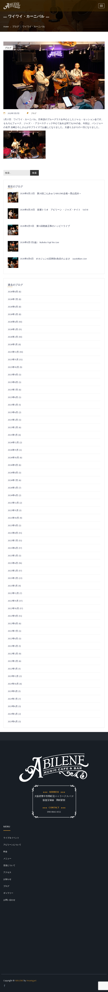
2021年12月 (13, 676)
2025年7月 (13, 389)
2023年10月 (13, 517)
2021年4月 (13, 721)
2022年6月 (13, 638)
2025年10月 (13, 367)
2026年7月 (13, 299)
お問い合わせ (9, 900)
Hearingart (31, 980)
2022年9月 (13, 615)
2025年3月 (13, 419)
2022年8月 (13, 623)
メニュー (7, 858)
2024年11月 (13, 449)
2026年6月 (13, 306)
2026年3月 (13, 329)
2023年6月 (13, 547)
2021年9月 (13, 691)
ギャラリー (8, 893)
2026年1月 (13, 344)
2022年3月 (13, 653)
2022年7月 (13, 630)
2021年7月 (13, 698)
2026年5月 (13, 314)
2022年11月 (13, 600)
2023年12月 (13, 502)
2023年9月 (13, 525)
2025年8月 (13, 382)
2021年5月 (13, 713)
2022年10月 (13, 608)
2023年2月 (13, 578)
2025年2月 (13, 427)
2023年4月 (13, 563)
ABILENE (19, 980)
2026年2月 (13, 336)
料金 (5, 851)
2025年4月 (13, 412)
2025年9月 (13, 374)
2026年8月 (13, 291)
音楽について (9, 865)
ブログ (15, 26)
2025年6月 (13, 397)
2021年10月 (13, 683)
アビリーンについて (12, 844)
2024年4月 (13, 495)
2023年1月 (13, 585)
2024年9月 (13, 465)
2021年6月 (13, 706)
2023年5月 (13, 555)
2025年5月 (13, 404)
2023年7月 (13, 540)
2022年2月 (13, 661)
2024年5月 (13, 487)
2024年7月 (13, 480)
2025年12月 (13, 351)
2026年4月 (13, 321)
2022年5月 (13, 646)
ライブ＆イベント (11, 838)
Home (6, 26)
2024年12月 (13, 442)
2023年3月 (13, 570)
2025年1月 (13, 434)
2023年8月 (13, 532)
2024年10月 (13, 457)
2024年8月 (13, 472)
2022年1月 (13, 668)
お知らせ (7, 879)
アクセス (7, 872)
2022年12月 (13, 593)
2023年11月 (13, 510)
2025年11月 (13, 359)
